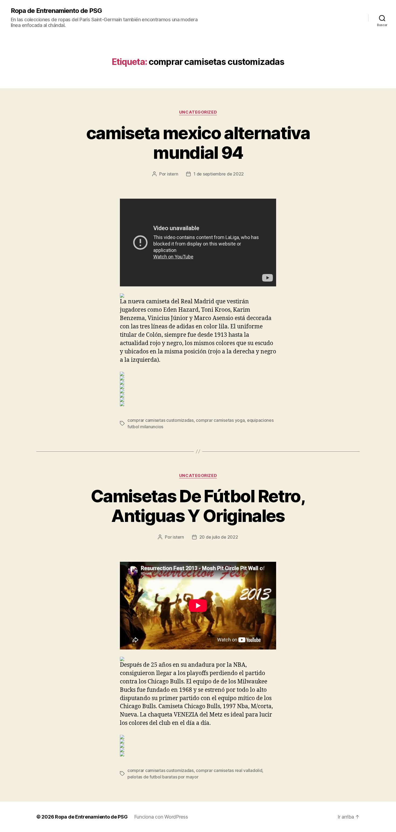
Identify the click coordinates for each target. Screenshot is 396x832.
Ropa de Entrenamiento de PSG (56, 11)
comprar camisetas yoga (220, 420)
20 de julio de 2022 (218, 537)
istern (172, 174)
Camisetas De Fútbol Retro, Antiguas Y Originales (198, 506)
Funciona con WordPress (161, 817)
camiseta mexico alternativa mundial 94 (198, 142)
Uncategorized (198, 112)
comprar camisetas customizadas (160, 420)
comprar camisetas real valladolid (229, 770)
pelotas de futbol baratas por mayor (163, 777)
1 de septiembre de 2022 (218, 174)
